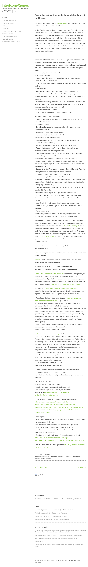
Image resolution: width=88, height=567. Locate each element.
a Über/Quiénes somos (9, 21)
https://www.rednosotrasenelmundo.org (50, 274)
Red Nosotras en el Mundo (43, 519)
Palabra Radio (39, 541)
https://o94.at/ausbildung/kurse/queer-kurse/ (62, 288)
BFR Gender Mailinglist (70, 226)
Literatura (6, 28)
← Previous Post (41, 467)
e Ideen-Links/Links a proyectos (11, 31)
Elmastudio (63, 560)
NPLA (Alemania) (55, 510)
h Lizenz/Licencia (7, 39)
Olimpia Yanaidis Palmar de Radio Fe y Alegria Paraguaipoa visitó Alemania (58, 535)
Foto (62, 499)
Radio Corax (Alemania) (59, 513)
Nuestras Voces (68, 510)
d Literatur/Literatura (8, 23)
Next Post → (82, 467)
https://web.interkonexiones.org (47, 334)
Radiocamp (62, 23)
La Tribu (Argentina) (41, 510)
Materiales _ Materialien (73, 499)
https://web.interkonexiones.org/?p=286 (65, 284)
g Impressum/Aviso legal (9, 36)
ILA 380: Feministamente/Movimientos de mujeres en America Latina (56, 538)
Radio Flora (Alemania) (42, 516)
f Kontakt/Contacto (7, 34)
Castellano (47, 499)
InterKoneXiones (15, 5)
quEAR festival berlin (46, 236)
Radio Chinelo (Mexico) (42, 513)
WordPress (38, 562)
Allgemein (45, 456)
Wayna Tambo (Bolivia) (61, 519)
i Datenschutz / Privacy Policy (11, 42)
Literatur (6, 26)
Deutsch (55, 499)
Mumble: (38, 253)
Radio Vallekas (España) (59, 516)
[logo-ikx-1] (60, 482)
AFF (50, 26)
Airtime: (37, 260)
